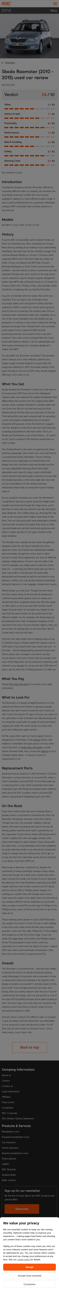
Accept (29, 1267)
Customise (29, 1284)
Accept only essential (29, 1275)
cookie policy (24, 1259)
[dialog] (29, 1254)
